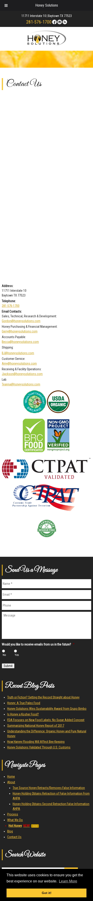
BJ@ (4, 353)
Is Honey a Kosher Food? (23, 714)
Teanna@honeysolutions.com (21, 384)
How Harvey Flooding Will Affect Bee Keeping (36, 741)
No (4, 655)
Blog (10, 831)
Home (11, 776)
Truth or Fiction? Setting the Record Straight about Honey (43, 697)
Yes (17, 655)
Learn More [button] (68, 881)
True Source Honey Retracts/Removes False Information (49, 788)
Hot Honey (19, 825)
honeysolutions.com (20, 353)
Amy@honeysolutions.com (19, 363)
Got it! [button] (46, 893)
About (11, 782)
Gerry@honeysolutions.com (19, 331)
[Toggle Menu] (6, 5)
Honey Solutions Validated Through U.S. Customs (38, 747)
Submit (8, 666)
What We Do (15, 820)
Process (12, 814)
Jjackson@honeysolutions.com (22, 374)
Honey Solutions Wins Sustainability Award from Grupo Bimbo (46, 708)
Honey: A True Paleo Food (23, 703)
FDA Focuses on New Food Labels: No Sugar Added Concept (45, 720)
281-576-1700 (38, 22)
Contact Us (14, 837)
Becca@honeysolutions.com (20, 342)
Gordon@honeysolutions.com (21, 321)
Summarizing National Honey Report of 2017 (35, 725)
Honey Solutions (46, 5)
